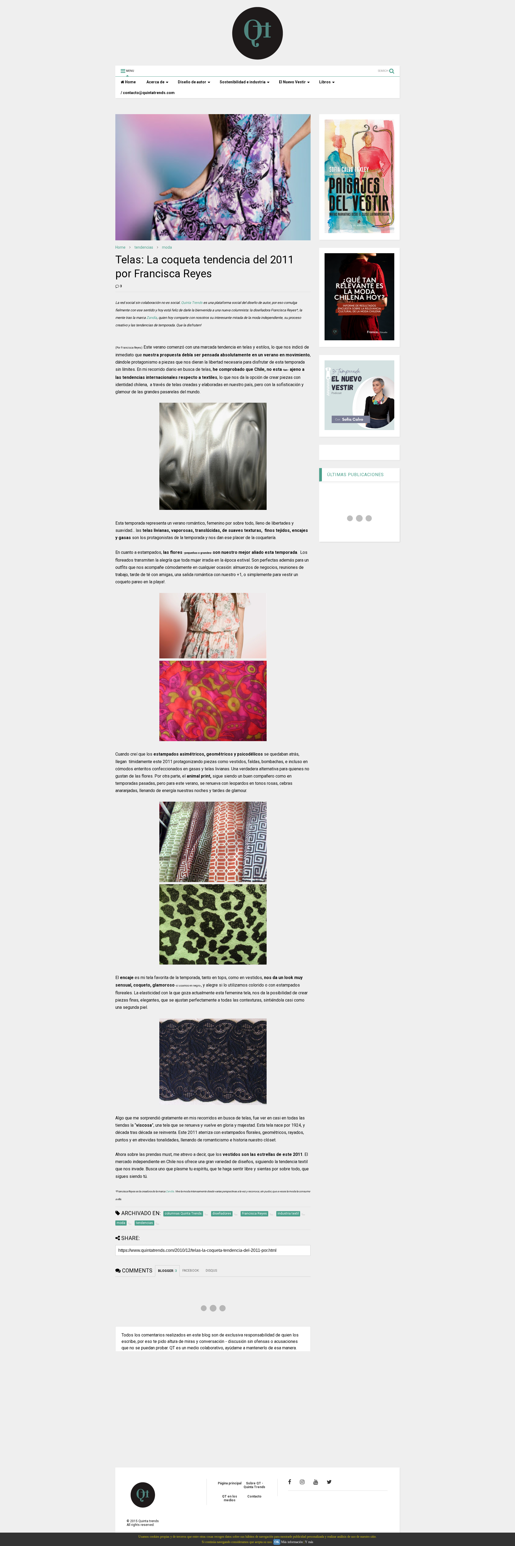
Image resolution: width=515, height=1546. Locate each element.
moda (167, 247)
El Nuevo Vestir (292, 82)
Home (130, 82)
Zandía (151, 318)
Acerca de (155, 82)
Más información (292, 1542)
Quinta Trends (192, 303)
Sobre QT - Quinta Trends (254, 1485)
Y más (309, 1542)
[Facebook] (289, 1482)
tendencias (143, 247)
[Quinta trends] (258, 59)
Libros (325, 82)
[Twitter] (329, 1482)
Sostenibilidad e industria (243, 82)
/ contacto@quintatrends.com (148, 93)
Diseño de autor (192, 82)
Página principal (229, 1483)
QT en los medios (229, 1498)
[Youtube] (315, 1482)
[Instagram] (302, 1482)
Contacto (254, 1496)
